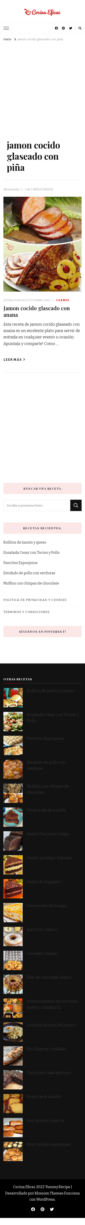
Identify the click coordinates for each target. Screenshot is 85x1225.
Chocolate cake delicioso (49, 1073)
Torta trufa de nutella (47, 810)
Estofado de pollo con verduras (29, 573)
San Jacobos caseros (45, 1120)
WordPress (45, 1199)
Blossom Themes (49, 1193)
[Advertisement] (42, 87)
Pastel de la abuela (44, 1096)
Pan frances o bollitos (46, 1049)
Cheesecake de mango (47, 905)
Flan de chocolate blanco (49, 977)
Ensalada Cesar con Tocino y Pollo (31, 552)
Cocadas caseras (42, 953)
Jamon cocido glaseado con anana (36, 311)
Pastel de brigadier (44, 882)
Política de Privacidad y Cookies (35, 600)
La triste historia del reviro (51, 1025)
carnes (62, 300)
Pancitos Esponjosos (20, 563)
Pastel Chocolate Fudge (48, 834)
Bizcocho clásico (42, 929)
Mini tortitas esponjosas (48, 1144)
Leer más (12, 360)
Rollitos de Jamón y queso (24, 542)
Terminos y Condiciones (26, 612)
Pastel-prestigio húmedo (50, 858)
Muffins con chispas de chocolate (31, 583)
